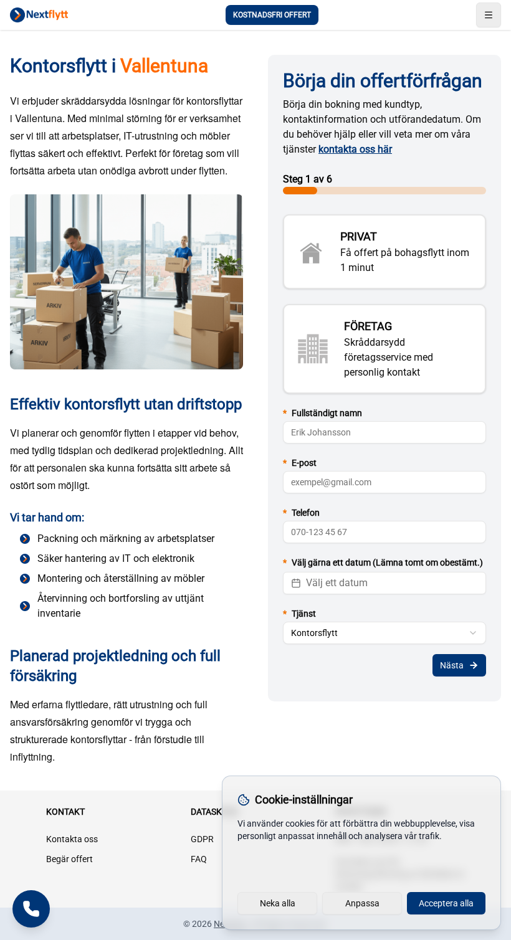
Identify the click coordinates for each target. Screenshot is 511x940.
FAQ (199, 859)
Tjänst (299, 613)
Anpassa (362, 903)
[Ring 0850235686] (31, 909)
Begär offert (69, 859)
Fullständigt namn (322, 413)
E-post (300, 462)
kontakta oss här (355, 149)
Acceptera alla (446, 903)
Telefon (301, 512)
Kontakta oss (72, 839)
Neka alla (277, 903)
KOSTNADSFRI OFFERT (272, 15)
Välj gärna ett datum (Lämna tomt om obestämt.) (383, 562)
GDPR (202, 839)
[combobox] (384, 633)
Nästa (452, 665)
